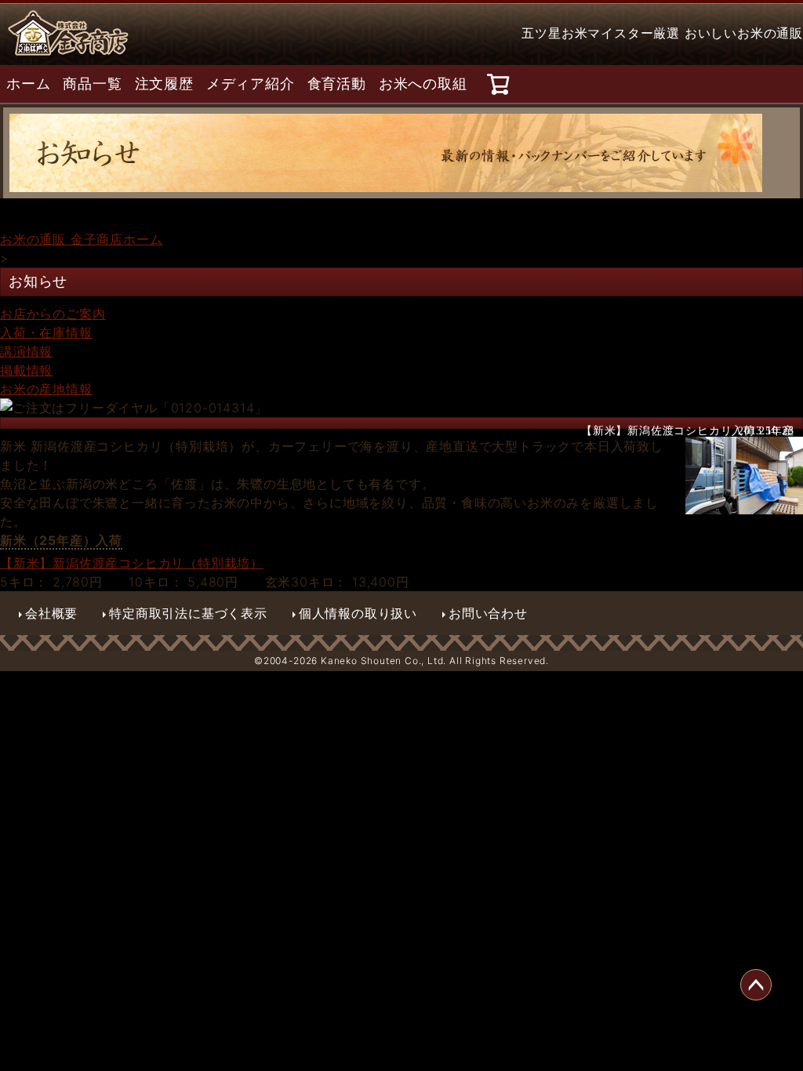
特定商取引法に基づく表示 (188, 613)
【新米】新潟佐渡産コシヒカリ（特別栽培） (131, 563)
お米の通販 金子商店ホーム (81, 239)
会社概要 (51, 613)
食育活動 (336, 84)
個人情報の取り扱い (358, 613)
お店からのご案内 (52, 313)
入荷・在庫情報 (46, 332)
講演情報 (26, 351)
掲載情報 (26, 370)
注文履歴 (164, 84)
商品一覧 (92, 84)
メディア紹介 (250, 84)
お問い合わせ (488, 613)
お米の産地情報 (46, 389)
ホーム (28, 84)
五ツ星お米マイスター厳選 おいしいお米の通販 (662, 33)
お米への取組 (423, 84)
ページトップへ (756, 984)
